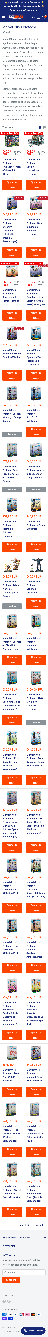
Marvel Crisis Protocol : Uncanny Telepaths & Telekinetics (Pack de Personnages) (9, 230)
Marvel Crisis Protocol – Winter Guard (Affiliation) (11, 354)
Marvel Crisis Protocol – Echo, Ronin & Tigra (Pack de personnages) (11, 762)
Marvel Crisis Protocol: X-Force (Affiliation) (35, 525)
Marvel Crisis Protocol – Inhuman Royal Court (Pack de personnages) (34, 1193)
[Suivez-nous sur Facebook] (4, 1301)
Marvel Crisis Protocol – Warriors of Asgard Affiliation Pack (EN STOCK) (35, 889)
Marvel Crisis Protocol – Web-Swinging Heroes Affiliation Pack (35, 760)
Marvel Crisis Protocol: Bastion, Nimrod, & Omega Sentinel (11, 415)
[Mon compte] (38, 17)
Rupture (12, 434)
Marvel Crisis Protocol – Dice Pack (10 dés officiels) (10, 1075)
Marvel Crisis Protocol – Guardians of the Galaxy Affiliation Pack (35, 1133)
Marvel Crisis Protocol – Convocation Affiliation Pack (10, 887)
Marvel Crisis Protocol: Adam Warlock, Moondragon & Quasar (10, 589)
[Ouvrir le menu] (3, 17)
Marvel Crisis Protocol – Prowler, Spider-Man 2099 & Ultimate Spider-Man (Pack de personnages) (11, 825)
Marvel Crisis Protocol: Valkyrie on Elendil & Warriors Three (11, 643)
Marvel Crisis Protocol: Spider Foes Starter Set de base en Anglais (11, 474)
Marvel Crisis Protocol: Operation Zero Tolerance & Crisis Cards (34, 357)
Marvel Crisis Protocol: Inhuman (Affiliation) (33, 643)
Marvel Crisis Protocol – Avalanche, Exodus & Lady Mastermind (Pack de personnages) (10, 1013)
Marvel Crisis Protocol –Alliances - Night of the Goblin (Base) (11, 166)
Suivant (39, 1225)
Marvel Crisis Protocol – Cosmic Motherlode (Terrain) (33, 166)
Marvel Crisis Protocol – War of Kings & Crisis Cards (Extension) (11, 1192)
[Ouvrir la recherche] (33, 17)
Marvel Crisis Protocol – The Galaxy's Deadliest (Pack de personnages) (11, 1133)
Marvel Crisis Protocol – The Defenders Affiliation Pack (10, 948)
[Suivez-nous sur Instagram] (9, 1301)
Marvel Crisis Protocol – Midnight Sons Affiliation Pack (34, 1075)
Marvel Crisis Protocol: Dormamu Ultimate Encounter (9, 528)
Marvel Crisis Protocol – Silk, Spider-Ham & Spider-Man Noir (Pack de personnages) (35, 823)
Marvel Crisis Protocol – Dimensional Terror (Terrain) (10, 295)
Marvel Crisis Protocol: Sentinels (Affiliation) (33, 587)
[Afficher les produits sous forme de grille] (40, 127)
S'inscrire (11, 1279)
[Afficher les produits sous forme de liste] (44, 127)
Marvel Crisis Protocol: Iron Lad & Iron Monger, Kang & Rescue (35, 472)
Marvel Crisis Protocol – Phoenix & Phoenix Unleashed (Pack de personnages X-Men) (35, 1013)
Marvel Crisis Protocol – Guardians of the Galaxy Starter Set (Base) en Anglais (35, 297)
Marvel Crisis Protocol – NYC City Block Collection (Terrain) (34, 702)
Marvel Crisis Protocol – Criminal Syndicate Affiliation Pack (34, 949)
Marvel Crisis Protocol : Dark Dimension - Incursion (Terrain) (34, 227)
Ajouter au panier (12, 185)
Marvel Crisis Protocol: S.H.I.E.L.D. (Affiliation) (33, 415)
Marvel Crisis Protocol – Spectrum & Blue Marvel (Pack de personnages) (11, 702)
